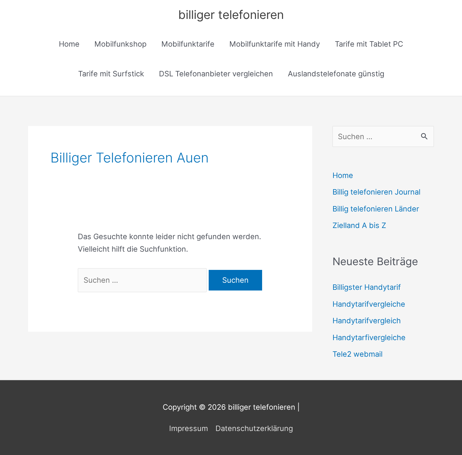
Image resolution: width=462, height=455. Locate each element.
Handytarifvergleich (366, 320)
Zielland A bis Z (359, 225)
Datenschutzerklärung (254, 428)
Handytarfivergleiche (369, 337)
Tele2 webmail (357, 354)
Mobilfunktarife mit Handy (274, 44)
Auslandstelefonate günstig (336, 73)
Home (69, 44)
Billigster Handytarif (366, 287)
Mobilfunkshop (120, 44)
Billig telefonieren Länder (375, 208)
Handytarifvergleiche (368, 304)
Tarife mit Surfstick (111, 73)
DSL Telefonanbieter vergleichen (216, 73)
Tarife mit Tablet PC (369, 44)
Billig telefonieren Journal (376, 191)
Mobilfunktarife (187, 44)
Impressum (188, 428)
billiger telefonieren (231, 14)
